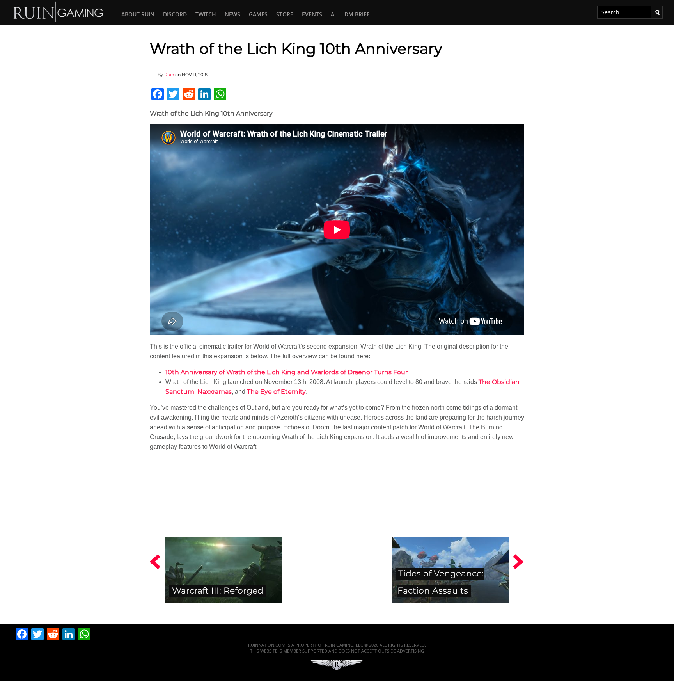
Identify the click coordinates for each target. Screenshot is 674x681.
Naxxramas (214, 391)
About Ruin (137, 14)
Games (258, 14)
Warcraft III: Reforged (217, 590)
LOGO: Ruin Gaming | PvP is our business (58, 11)
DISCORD (175, 14)
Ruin (169, 74)
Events (312, 14)
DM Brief (356, 14)
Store (284, 14)
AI (333, 14)
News (232, 14)
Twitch (205, 14)
